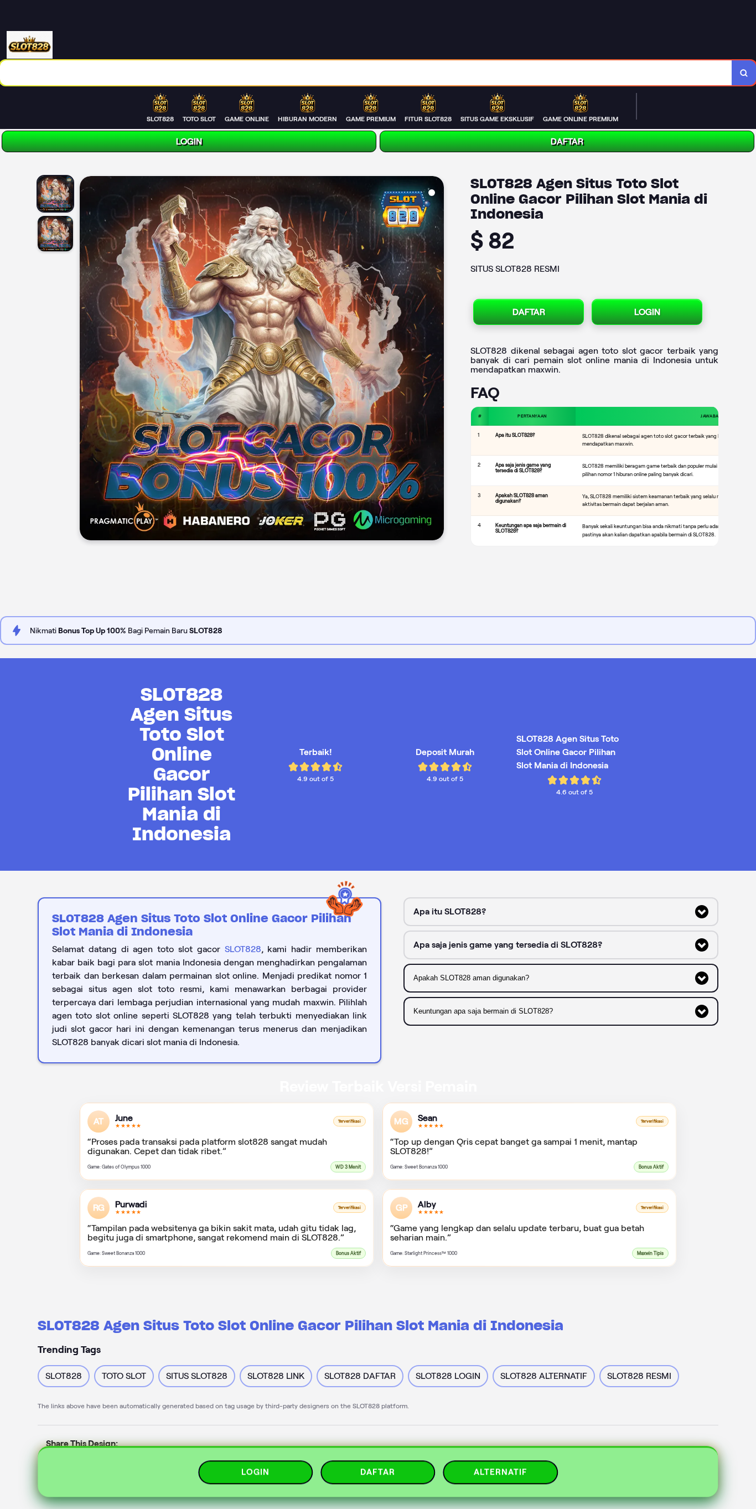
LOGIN (189, 141)
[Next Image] (435, 359)
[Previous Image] (88, 359)
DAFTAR (567, 141)
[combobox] (366, 72)
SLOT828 (243, 949)
